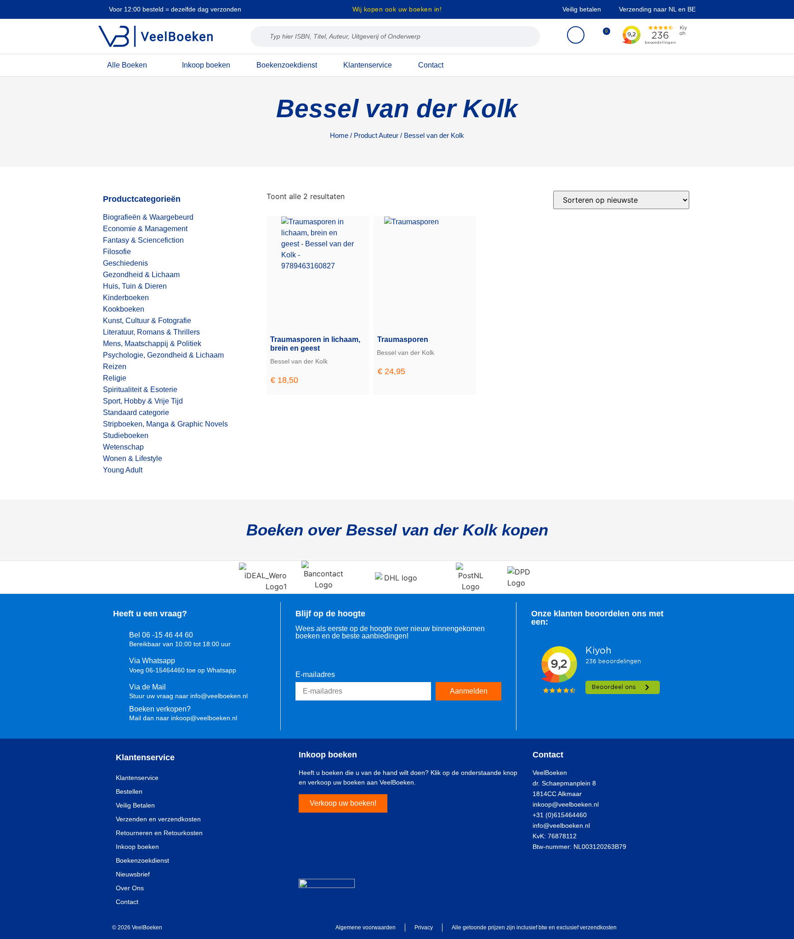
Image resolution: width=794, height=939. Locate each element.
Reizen (114, 366)
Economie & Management (145, 229)
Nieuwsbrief (133, 874)
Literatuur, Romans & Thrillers (151, 332)
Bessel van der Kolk (299, 361)
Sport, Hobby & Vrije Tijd (143, 401)
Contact (430, 65)
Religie (114, 378)
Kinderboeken (126, 298)
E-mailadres (315, 674)
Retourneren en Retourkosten (159, 833)
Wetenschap (123, 447)
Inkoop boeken (206, 65)
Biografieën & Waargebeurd (148, 217)
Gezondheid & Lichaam (141, 275)
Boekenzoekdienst (286, 65)
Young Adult (122, 470)
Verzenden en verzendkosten (158, 819)
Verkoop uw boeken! (343, 803)
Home (339, 135)
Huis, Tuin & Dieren (135, 286)
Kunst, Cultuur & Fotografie (147, 320)
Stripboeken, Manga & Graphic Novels (165, 424)
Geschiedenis (125, 263)
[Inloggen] (575, 35)
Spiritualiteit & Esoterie (140, 389)
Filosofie (117, 252)
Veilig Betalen (135, 805)
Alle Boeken (127, 65)
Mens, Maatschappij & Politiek (152, 343)
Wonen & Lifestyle (132, 458)
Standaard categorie (136, 412)
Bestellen (129, 791)
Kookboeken (123, 309)
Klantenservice (367, 65)
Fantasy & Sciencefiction (143, 240)
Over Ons (130, 888)
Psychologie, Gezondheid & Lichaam (163, 355)
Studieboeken (125, 435)
